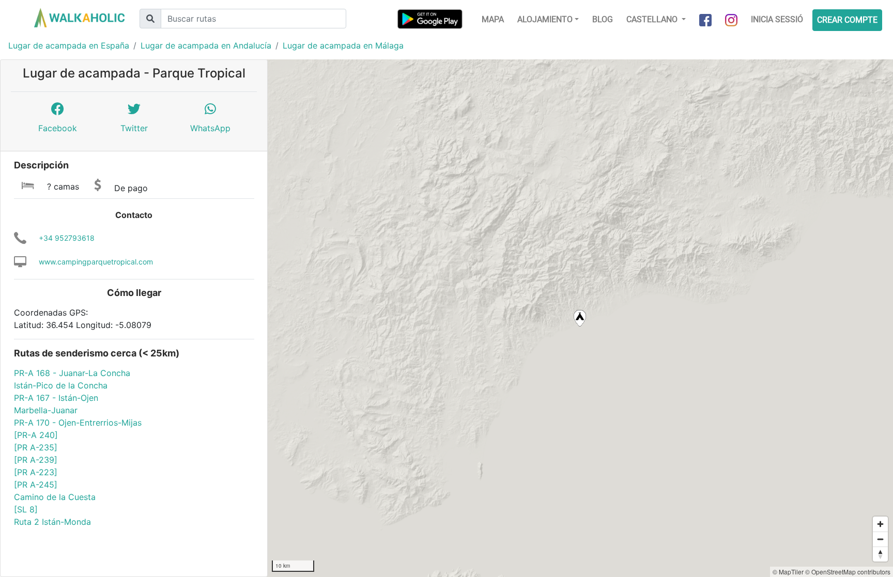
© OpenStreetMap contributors (847, 571)
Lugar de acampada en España (68, 45)
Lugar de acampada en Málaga (343, 45)
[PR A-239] (35, 460)
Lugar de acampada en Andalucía (206, 45)
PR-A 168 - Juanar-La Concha (72, 373)
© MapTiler (788, 571)
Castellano (653, 19)
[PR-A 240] (36, 435)
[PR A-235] (35, 447)
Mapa (493, 19)
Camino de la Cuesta (55, 497)
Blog (602, 19)
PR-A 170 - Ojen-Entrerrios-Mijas (78, 422)
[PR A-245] (35, 484)
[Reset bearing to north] (880, 554)
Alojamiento (545, 19)
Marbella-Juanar (46, 410)
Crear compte (847, 20)
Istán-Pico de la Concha (60, 385)
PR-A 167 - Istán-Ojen (56, 398)
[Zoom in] (880, 524)
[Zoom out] (880, 539)
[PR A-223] (35, 472)
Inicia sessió (777, 19)
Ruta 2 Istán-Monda (52, 522)
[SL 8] (26, 509)
